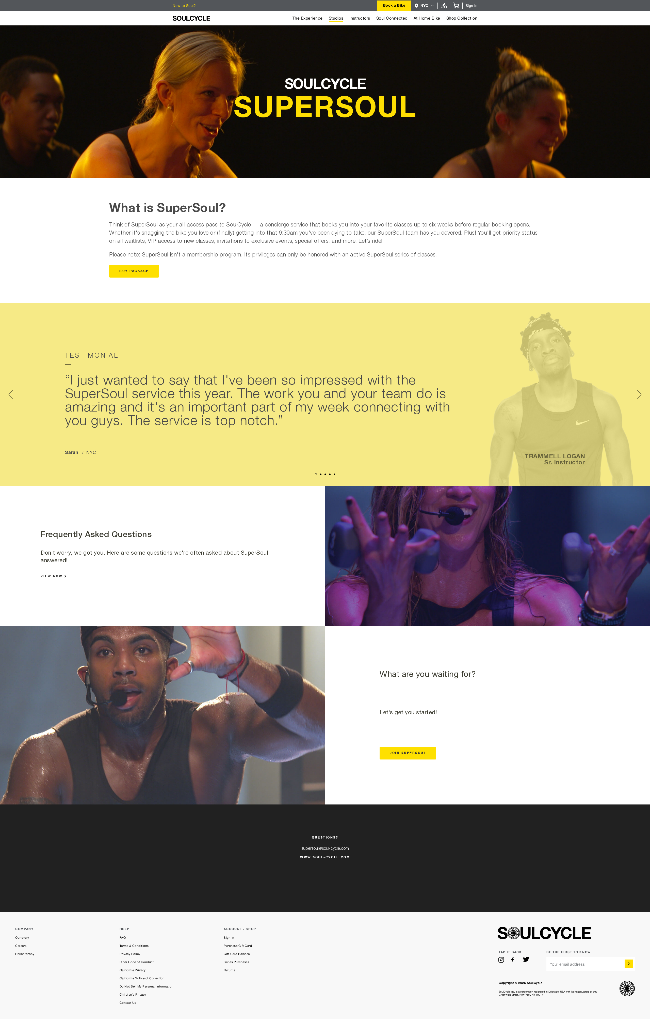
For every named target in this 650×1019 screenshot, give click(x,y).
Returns (229, 970)
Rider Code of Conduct (137, 962)
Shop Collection (462, 18)
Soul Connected (392, 18)
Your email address (567, 964)
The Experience (307, 18)
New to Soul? (184, 6)
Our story (22, 937)
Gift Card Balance (237, 954)
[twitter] (526, 960)
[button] (424, 6)
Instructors (359, 18)
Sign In (229, 937)
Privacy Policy (130, 954)
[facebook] (513, 960)
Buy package (134, 271)
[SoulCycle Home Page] (191, 18)
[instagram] (501, 960)
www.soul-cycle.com (325, 857)
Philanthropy (24, 954)
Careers (21, 946)
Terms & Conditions (134, 946)
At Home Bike (427, 18)
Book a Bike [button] (394, 5)
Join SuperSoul (408, 753)
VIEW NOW (51, 576)
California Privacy (133, 970)
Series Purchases (236, 962)
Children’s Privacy (133, 994)
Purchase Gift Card (238, 946)
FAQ (123, 937)
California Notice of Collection (142, 978)
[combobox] (394, 6)
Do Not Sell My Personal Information (147, 986)
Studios (336, 18)
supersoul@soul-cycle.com (325, 849)
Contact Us (128, 1003)
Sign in (472, 5)
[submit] (629, 964)
